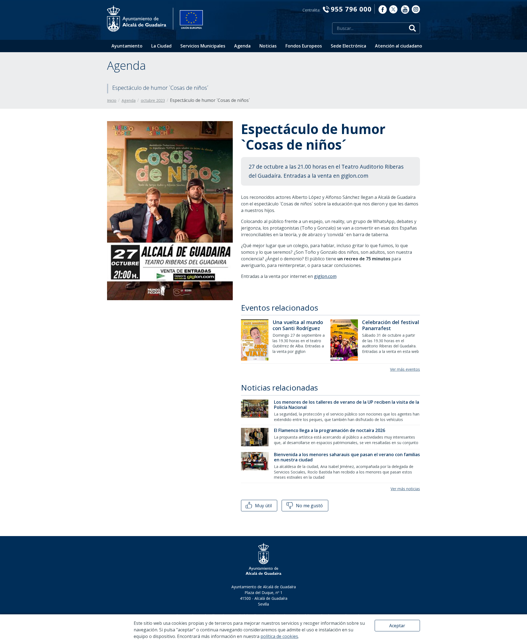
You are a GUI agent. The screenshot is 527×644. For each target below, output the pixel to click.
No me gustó (309, 506)
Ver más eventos (405, 369)
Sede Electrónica (348, 46)
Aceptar (397, 626)
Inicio (111, 100)
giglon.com (325, 276)
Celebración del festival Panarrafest (390, 325)
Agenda (242, 46)
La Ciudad (161, 46)
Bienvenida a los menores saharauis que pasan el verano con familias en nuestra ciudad (347, 457)
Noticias (268, 46)
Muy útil (263, 506)
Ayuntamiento (126, 46)
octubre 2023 (153, 100)
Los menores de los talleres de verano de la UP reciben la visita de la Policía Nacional (346, 404)
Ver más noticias (405, 488)
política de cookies (279, 636)
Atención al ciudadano (398, 46)
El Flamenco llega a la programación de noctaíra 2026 (329, 430)
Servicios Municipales (202, 46)
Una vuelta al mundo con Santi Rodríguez (298, 325)
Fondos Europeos (303, 46)
